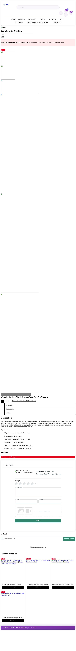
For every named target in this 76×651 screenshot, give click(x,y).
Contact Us (57, 22)
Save (4, 50)
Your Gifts (19, 22)
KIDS (61, 19)
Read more (12, 587)
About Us (21, 19)
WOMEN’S (52, 19)
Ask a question (69, 539)
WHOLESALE (10, 42)
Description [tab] (9, 405)
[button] (23, 559)
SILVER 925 (32, 19)
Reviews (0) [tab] (10, 409)
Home (13, 19)
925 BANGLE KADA (23, 42)
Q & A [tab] (8, 413)
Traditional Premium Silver (37, 22)
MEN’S (43, 19)
